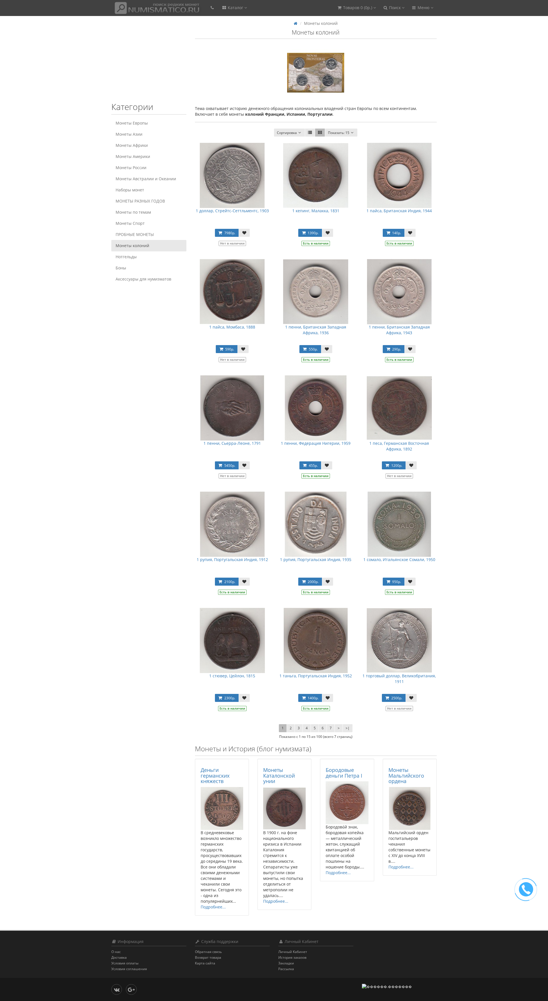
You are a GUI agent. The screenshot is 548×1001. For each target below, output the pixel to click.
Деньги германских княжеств (215, 775)
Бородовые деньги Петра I (344, 772)
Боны (121, 268)
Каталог (235, 7)
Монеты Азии (129, 134)
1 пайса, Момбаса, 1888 (232, 327)
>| (348, 728)
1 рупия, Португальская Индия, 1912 (232, 559)
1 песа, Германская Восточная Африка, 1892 (399, 446)
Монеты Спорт (130, 223)
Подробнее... (213, 907)
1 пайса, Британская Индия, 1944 (399, 210)
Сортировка (287, 132)
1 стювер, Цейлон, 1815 (232, 675)
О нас (116, 951)
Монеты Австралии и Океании (146, 178)
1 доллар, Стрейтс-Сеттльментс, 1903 (232, 210)
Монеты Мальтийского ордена (406, 775)
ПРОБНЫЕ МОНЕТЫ (135, 234)
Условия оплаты (124, 963)
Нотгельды (126, 256)
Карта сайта (205, 963)
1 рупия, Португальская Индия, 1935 (315, 559)
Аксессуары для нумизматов (143, 279)
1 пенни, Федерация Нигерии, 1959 (315, 443)
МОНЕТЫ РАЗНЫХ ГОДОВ (140, 201)
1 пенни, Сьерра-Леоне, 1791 (232, 443)
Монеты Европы (132, 123)
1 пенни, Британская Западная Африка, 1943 (399, 329)
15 (338, 132)
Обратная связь (208, 951)
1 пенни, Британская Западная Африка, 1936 (315, 329)
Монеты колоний (132, 245)
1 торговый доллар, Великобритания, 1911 (399, 678)
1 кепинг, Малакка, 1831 (315, 210)
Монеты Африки (132, 145)
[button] (356, 8)
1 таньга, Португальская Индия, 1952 (315, 675)
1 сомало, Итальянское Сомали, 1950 (399, 559)
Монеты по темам (133, 212)
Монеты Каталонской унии (279, 775)
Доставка (119, 957)
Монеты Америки (133, 156)
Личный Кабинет (292, 951)
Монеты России (131, 167)
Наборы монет (130, 190)
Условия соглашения (129, 968)
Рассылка (286, 968)
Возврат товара (208, 957)
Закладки (286, 963)
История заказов (292, 957)
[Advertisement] (147, 62)
